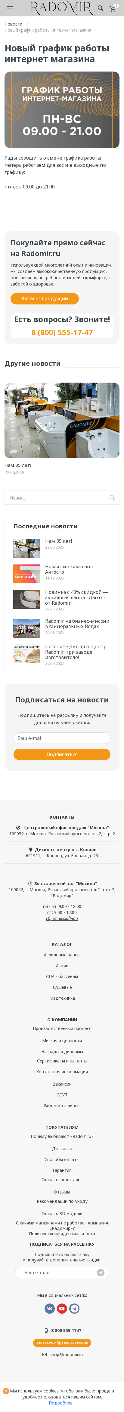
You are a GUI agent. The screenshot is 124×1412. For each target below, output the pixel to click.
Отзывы (62, 1192)
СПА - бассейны (62, 976)
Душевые (62, 987)
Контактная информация (62, 1071)
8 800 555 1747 (66, 1330)
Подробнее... (62, 1403)
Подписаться (62, 754)
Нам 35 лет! (18, 465)
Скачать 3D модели (62, 1213)
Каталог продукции (44, 298)
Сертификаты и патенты (62, 1061)
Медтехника (62, 998)
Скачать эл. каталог (62, 1179)
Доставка (62, 1148)
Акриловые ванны (62, 955)
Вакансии (62, 1084)
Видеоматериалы (62, 1105)
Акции (62, 965)
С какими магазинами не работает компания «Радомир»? (62, 1225)
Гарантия (62, 1170)
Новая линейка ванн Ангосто (69, 569)
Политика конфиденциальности (62, 1233)
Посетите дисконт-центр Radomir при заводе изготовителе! (76, 652)
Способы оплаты (62, 1159)
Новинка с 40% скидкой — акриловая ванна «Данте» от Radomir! (76, 597)
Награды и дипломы (62, 1051)
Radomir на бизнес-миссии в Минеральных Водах (77, 624)
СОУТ (62, 1095)
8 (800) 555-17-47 (62, 332)
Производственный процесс (62, 1028)
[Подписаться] (100, 1273)
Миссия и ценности (62, 1041)
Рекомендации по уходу (62, 1201)
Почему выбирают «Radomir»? (62, 1136)
